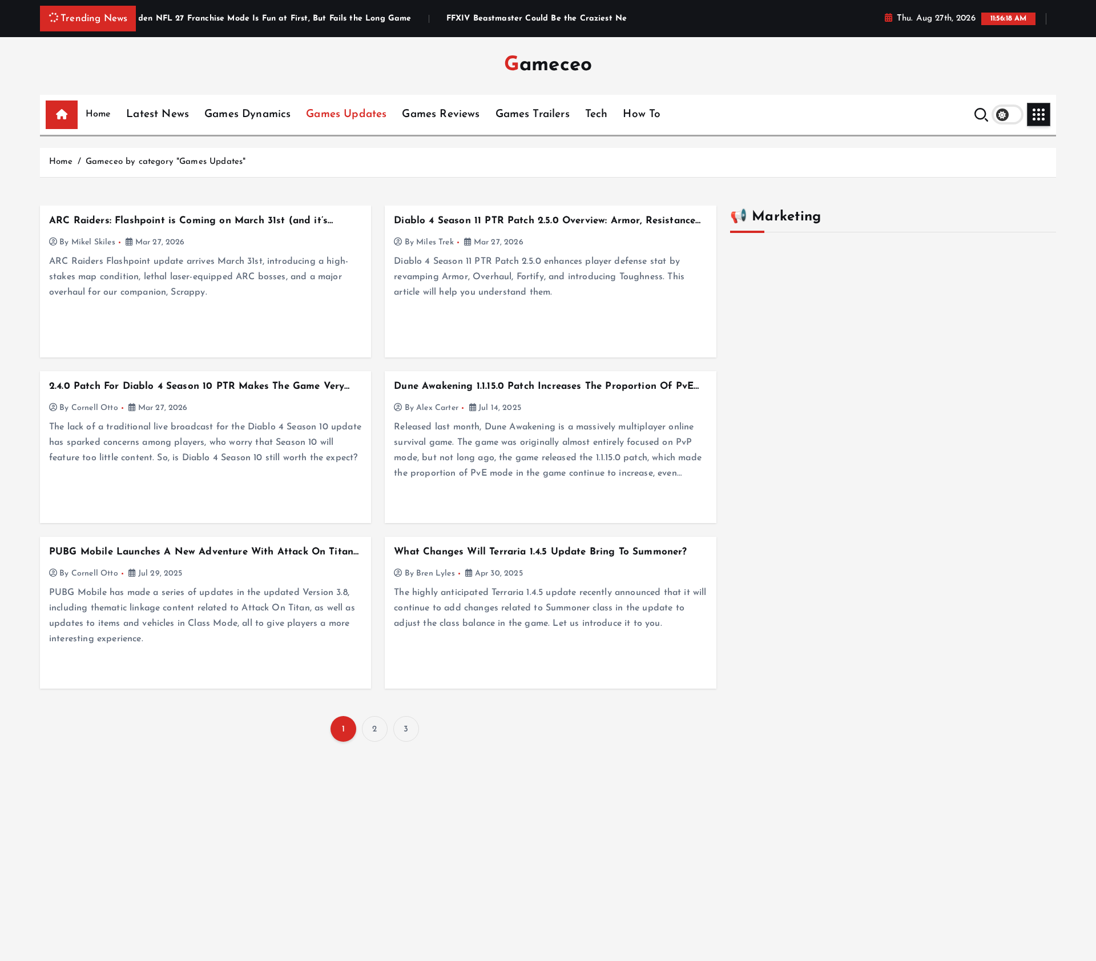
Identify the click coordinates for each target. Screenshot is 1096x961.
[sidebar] (1038, 114)
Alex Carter (437, 408)
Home (98, 114)
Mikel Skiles (93, 242)
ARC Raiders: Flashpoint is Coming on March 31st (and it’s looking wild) (188, 221)
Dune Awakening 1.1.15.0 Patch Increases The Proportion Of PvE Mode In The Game (544, 386)
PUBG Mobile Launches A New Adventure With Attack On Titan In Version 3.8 (201, 552)
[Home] (62, 114)
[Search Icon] (981, 115)
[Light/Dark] (1007, 114)
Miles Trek (435, 242)
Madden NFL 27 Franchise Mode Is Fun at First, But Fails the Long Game (240, 19)
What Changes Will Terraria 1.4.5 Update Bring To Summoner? (540, 552)
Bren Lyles (435, 573)
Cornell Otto (94, 408)
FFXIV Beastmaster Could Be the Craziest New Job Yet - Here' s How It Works (576, 19)
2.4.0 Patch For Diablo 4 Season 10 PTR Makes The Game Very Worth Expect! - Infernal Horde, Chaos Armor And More (196, 386)
